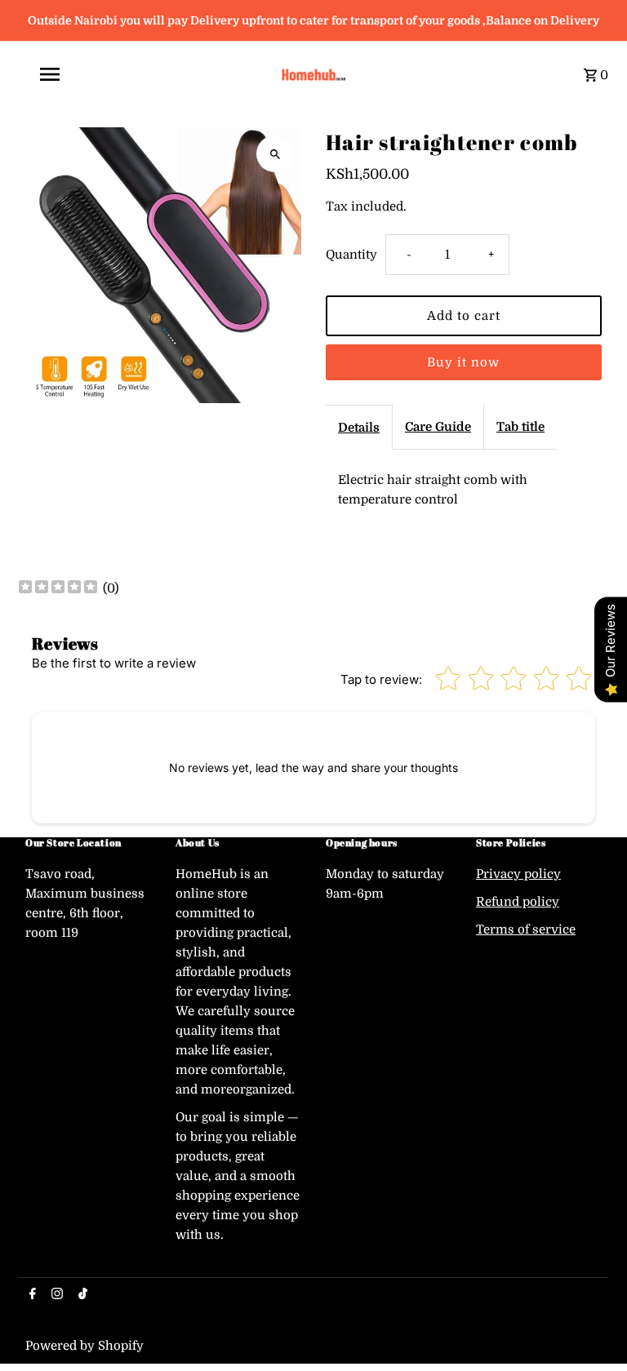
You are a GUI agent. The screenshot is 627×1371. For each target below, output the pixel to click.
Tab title (520, 426)
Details (359, 427)
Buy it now (463, 362)
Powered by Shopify (84, 1345)
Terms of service (526, 929)
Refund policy (517, 901)
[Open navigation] (144, 74)
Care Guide (438, 426)
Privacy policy (518, 874)
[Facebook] (30, 1295)
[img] (58, 588)
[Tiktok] (80, 1295)
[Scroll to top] (592, 1328)
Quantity (351, 254)
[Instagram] (55, 1295)
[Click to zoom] (274, 153)
